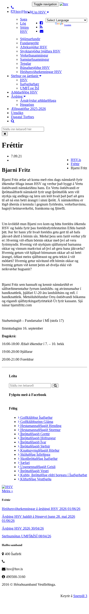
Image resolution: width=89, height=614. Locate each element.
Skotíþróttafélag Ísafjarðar (38, 458)
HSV (24, 80)
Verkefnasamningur (34, 55)
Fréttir (75, 164)
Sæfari (24, 463)
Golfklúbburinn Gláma (36, 422)
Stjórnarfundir (30, 39)
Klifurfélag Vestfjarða (35, 479)
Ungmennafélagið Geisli (37, 467)
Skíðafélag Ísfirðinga (34, 454)
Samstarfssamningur (34, 59)
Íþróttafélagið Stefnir (34, 446)
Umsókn (17, 113)
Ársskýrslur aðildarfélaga (38, 100)
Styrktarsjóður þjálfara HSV (40, 51)
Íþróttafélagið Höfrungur (37, 438)
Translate (67, 25)
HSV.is (76, 160)
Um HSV (39, 12)
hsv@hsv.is (23, 11)
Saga (23, 19)
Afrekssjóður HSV (33, 47)
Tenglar (25, 63)
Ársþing (17, 96)
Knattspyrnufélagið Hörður (39, 450)
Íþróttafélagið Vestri (34, 471)
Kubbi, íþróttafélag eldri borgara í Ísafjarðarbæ (53, 475)
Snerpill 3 (80, 596)
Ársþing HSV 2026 (23, 528)
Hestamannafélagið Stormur (39, 430)
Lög (23, 23)
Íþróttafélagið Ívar (32, 442)
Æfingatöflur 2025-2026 (28, 109)
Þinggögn (27, 105)
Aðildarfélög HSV (24, 92)
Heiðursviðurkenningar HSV (41, 72)
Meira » (7, 491)
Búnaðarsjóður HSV (35, 68)
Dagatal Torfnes (22, 117)
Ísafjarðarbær (29, 84)
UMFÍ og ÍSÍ (29, 88)
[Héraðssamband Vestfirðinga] (64, 4)
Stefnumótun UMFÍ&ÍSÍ (26, 536)
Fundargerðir (29, 43)
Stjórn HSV (24, 30)
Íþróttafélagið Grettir (34, 434)
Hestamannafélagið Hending (40, 426)
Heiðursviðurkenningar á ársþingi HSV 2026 (41, 509)
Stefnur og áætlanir (25, 76)
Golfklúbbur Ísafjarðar (35, 417)
